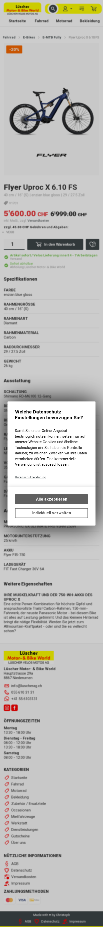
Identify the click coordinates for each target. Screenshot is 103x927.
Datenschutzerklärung (30, 477)
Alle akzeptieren (51, 499)
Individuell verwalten (51, 513)
